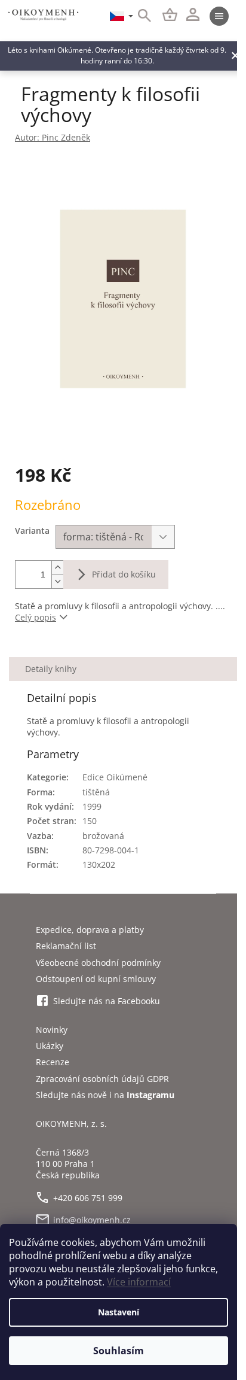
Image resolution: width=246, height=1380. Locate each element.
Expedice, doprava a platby (90, 929)
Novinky (51, 1029)
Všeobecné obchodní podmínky (98, 962)
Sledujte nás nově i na (105, 1095)
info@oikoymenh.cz (92, 1220)
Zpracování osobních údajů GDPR (102, 1078)
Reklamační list (66, 946)
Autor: (52, 137)
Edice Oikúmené (114, 777)
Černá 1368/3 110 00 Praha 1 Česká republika (68, 1164)
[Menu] (219, 16)
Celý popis (35, 617)
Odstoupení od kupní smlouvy (96, 978)
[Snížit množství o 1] (57, 581)
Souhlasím (118, 1350)
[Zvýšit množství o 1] (57, 568)
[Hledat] (138, 16)
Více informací (139, 1281)
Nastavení (118, 1312)
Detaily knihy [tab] (50, 668)
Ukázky (49, 1045)
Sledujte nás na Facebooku (106, 1001)
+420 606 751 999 (87, 1197)
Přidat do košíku (124, 574)
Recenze (52, 1062)
